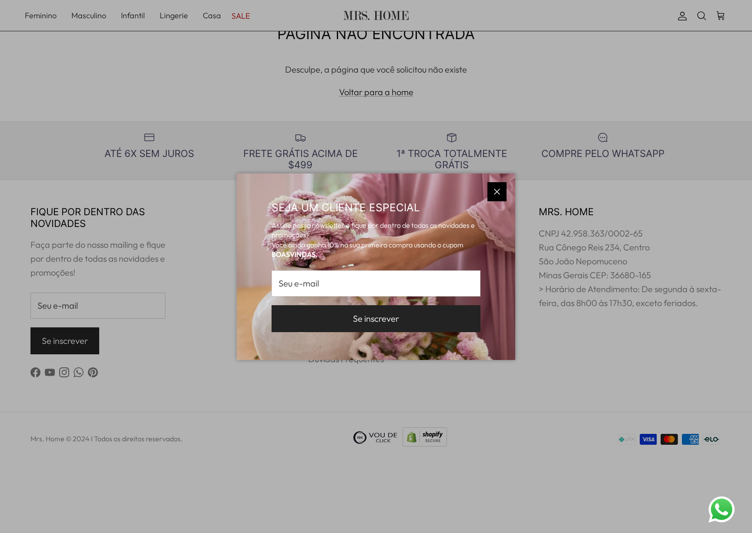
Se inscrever (376, 318)
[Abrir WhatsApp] (721, 509)
